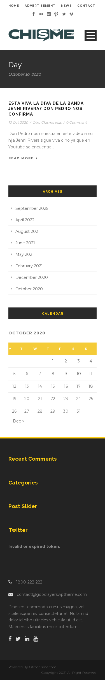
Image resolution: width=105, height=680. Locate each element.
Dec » (18, 421)
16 (66, 386)
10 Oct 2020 (18, 122)
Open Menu (91, 35)
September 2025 (31, 208)
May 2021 (24, 254)
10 (78, 373)
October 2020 (29, 288)
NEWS (66, 6)
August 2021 (27, 231)
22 (53, 398)
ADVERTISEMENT (40, 6)
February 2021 (29, 265)
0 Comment (76, 122)
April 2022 (24, 219)
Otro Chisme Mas (47, 122)
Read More (21, 158)
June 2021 (25, 242)
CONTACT (86, 6)
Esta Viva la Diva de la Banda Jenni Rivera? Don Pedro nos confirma (46, 109)
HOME (13, 6)
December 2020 (31, 277)
